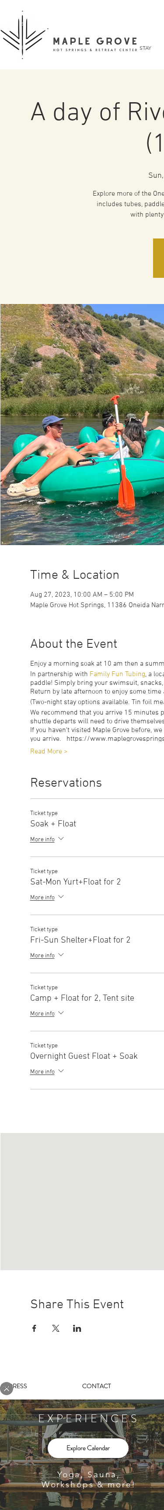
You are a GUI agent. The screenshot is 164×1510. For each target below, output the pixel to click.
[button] (6, 1388)
